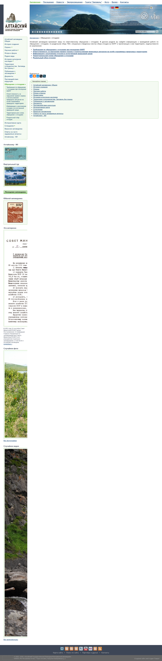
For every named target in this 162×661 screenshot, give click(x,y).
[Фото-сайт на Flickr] (90, 649)
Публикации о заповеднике (43, 101)
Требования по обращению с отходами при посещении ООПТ (59, 50)
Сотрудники (37, 109)
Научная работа (39, 91)
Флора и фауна (39, 93)
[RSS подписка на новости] (100, 649)
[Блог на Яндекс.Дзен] (76, 649)
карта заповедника (127, 8)
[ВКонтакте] (31, 76)
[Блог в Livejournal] (81, 649)
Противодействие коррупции (44, 105)
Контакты (124, 2)
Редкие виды (38, 95)
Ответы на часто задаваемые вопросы (48, 113)
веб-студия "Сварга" (153, 658)
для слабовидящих (142, 8)
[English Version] (112, 8)
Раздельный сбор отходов (13, 118)
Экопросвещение (75, 2)
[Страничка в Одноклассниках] (71, 649)
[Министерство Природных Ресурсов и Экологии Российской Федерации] (151, 8)
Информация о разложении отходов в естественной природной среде (16, 108)
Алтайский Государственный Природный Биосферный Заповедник (47, 657)
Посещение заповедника (15, 192)
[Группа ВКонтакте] (62, 649)
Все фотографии (10, 441)
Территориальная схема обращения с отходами (15, 114)
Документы (37, 103)
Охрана (36, 89)
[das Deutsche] (116, 8)
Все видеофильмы (11, 640)
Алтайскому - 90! (39, 115)
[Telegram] (67, 649)
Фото (106, 2)
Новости (60, 2)
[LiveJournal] (44, 76)
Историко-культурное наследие (45, 97)
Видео (115, 2)
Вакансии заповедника (42, 111)
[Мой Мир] (37, 76)
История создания (40, 87)
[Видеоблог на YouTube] (86, 649)
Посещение (48, 2)
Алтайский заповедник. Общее (45, 85)
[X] (41, 76)
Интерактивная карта (41, 107)
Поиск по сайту (72, 653)
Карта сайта (58, 653)
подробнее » (8, 344)
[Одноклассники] (34, 76)
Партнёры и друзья (90, 653)
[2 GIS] (95, 649)
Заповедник (35, 2)
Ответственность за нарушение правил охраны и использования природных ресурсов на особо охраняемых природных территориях (90, 52)
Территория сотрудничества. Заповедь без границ (52, 99)
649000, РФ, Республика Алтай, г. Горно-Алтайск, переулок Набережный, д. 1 (40, 658)
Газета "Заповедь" (93, 2)
